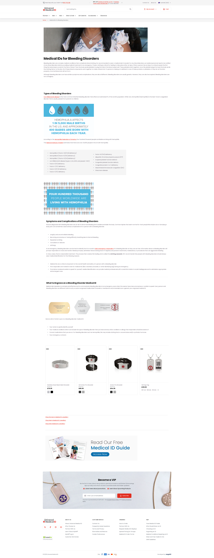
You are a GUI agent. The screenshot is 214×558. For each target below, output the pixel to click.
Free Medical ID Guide (153, 523)
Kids (60, 16)
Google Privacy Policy (113, 500)
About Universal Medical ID (73, 523)
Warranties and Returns (99, 531)
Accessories (92, 16)
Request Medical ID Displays (128, 529)
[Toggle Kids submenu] (63, 16)
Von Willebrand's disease (51, 97)
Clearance (103, 16)
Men (53, 16)
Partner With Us (70, 529)
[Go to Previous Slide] (90, 3)
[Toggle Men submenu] (56, 16)
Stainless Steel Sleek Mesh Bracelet (58, 386)
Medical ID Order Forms (126, 534)
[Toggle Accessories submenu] (97, 16)
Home (44, 20)
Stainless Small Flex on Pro (105, 2)
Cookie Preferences (98, 534)
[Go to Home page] (49, 9)
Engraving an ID (151, 531)
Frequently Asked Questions (101, 526)
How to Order (123, 523)
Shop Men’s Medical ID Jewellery (55, 420)
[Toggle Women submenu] (49, 16)
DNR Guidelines (151, 539)
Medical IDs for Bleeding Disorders (59, 20)
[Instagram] (56, 527)
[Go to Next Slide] (122, 3)
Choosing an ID (151, 529)
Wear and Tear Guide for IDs (155, 537)
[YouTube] (61, 527)
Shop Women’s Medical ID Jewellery (56, 417)
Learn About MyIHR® (71, 531)
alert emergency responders (104, 249)
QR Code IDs (82, 16)
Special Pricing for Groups (127, 531)
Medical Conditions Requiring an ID (157, 534)
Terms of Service (126, 500)
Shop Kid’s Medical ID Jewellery (55, 424)
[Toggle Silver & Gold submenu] (75, 16)
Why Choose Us (70, 526)
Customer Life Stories (72, 537)
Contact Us (146, 3)
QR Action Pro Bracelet (86, 386)
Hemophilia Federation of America (65, 139)
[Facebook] (50, 527)
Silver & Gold (70, 16)
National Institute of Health (54, 143)
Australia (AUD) (164, 3)
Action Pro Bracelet (116, 386)
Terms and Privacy (98, 529)
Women (45, 16)
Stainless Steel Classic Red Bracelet (106, 2)
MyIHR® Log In (69, 534)
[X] (45, 527)
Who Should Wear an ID (153, 526)
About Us (153, 3)
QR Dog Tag (145, 386)
